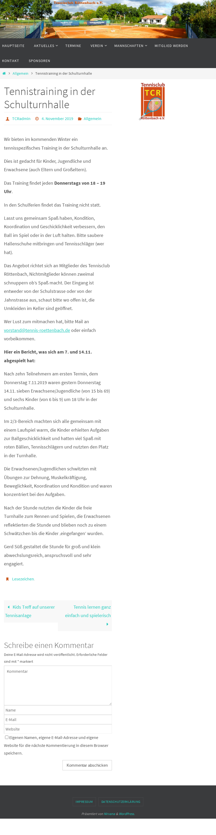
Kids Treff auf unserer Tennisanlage (30, 608)
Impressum (84, 799)
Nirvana (109, 810)
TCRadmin (21, 118)
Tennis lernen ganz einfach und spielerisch (88, 608)
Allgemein (20, 73)
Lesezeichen (23, 577)
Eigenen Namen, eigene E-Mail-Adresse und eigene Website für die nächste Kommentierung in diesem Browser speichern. (56, 742)
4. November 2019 (57, 118)
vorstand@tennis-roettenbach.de (37, 329)
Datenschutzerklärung (120, 799)
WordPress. (127, 810)
